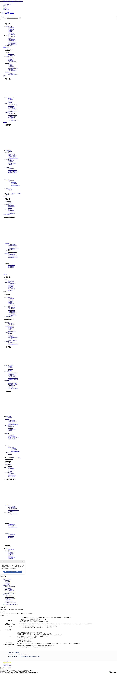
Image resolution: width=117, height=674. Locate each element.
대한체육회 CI (11, 57)
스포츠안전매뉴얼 (12, 40)
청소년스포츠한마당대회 (13, 171)
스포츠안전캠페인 (12, 43)
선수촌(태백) (10, 287)
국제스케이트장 (11, 288)
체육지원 (5, 75)
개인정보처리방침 (7, 662)
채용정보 (7, 253)
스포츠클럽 (13, 182)
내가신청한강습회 (12, 163)
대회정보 (7, 167)
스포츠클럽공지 (11, 34)
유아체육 (10, 98)
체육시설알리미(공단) (15, 185)
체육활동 (7, 152)
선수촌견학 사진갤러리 (13, 120)
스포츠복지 (7, 250)
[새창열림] (5, 5)
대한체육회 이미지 (9, 56)
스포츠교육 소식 (11, 249)
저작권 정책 (5, 663)
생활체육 (5, 122)
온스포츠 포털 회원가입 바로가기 (12, 571)
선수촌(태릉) (10, 286)
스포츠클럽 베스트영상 (13, 68)
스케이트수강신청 (12, 156)
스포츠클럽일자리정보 (13, 257)
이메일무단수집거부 (7, 665)
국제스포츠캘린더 (12, 211)
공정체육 (7, 263)
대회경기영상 (11, 66)
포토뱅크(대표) (11, 73)
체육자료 (10, 31)
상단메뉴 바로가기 (11, 1)
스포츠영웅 (10, 69)
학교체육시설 (14, 183)
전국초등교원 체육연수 (13, 109)
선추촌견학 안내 (11, 117)
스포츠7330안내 (11, 154)
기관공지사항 (11, 27)
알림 (6, 279)
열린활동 (7, 112)
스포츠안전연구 (11, 38)
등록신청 (10, 151)
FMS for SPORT (8, 193)
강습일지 (10, 164)
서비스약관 (5, 661)
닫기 (23, 561)
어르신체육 (10, 100)
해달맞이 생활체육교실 (13, 158)
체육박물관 (10, 290)
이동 (9, 667)
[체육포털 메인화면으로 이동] (7, 13)
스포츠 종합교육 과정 (12, 246)
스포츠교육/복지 (6, 214)
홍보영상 (10, 64)
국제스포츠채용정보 (12, 255)
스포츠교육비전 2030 (12, 245)
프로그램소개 (11, 160)
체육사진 (7, 72)
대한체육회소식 (8, 26)
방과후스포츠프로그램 (13, 104)
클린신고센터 (11, 266)
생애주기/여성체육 (9, 97)
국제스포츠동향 (11, 213)
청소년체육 (10, 99)
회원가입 (9, 4)
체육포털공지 (11, 281)
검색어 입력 (4, 17)
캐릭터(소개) (10, 59)
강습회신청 (10, 161)
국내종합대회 (11, 205)
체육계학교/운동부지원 (13, 111)
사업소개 (10, 189)
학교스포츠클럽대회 (12, 108)
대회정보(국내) (8, 204)
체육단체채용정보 (12, 254)
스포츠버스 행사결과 (12, 115)
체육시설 (7, 179)
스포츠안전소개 (11, 36)
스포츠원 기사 (11, 54)
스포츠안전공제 (11, 39)
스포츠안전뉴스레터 (12, 44)
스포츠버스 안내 (11, 113)
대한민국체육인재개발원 (13, 248)
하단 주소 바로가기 (19, 1)
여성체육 (10, 102)
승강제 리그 (7, 188)
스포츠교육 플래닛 (12, 244)
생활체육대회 (11, 168)
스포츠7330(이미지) (12, 61)
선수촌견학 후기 (11, 118)
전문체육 (5, 195)
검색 (19, 17)
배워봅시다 (10, 65)
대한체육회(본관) (11, 283)
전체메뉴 (5, 291)
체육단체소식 (11, 33)
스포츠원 (7, 52)
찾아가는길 (7, 282)
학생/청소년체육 (8, 103)
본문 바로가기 (3, 1)
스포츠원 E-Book (11, 55)
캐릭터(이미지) (11, 60)
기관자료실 (10, 30)
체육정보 (5, 20)
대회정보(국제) (8, 209)
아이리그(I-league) (11, 107)
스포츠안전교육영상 (12, 41)
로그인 (4, 4)
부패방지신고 (11, 267)
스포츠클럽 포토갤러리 (13, 74)
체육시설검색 (11, 180)
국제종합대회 (11, 210)
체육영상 (7, 63)
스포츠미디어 (6, 47)
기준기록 (10, 208)
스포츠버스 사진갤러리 (13, 116)
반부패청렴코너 (11, 265)
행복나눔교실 (11, 106)
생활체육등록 (8, 150)
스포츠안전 (7, 35)
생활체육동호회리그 (12, 172)
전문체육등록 (8, 201)
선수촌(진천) (10, 285)
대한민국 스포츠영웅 (12, 252)
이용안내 (5, 274)
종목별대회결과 (11, 206)
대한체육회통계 (8, 45)
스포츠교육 (7, 243)
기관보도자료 (11, 29)
